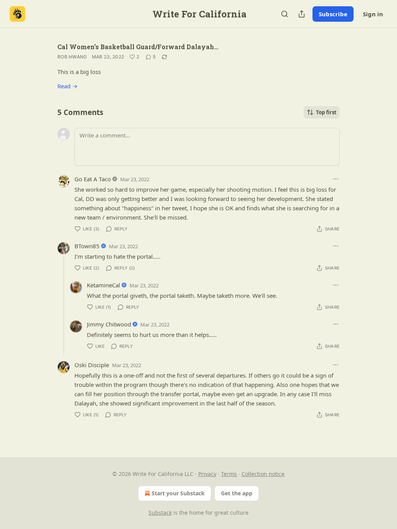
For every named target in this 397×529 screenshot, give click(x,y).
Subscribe (333, 14)
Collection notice (263, 473)
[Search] (284, 14)
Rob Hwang (72, 57)
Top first (326, 112)
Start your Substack (178, 493)
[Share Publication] (301, 14)
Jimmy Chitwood (109, 324)
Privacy (207, 473)
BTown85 (87, 246)
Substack (160, 512)
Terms (229, 473)
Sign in (373, 14)
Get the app (236, 493)
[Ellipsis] (336, 179)
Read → (67, 86)
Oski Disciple (91, 365)
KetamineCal (103, 285)
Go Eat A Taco (92, 179)
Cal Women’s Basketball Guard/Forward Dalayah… (137, 47)
